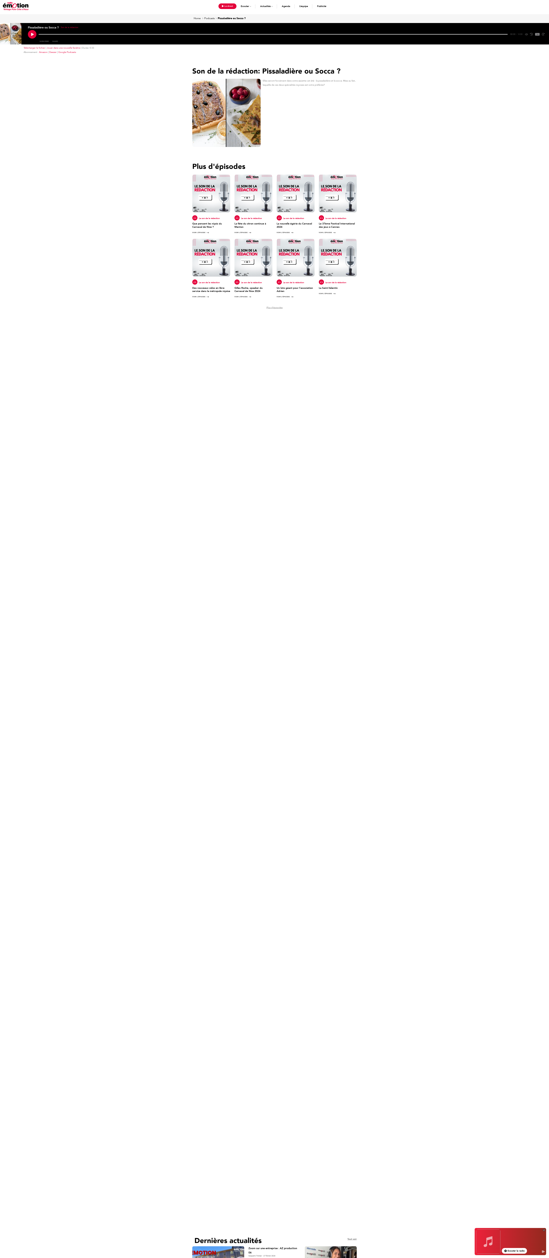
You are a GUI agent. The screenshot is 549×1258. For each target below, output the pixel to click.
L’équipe (303, 6)
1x (537, 34)
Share (55, 41)
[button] (227, 6)
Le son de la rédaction (209, 218)
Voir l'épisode (198, 233)
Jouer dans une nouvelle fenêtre (63, 47)
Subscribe (44, 41)
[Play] (32, 34)
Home (197, 18)
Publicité (321, 6)
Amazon (43, 52)
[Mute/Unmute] (526, 34)
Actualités (265, 6)
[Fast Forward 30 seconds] (543, 34)
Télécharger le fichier (34, 47)
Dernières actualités (228, 1241)
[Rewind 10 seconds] (531, 34)
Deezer (53, 52)
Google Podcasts (67, 52)
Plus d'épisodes (274, 307)
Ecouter (245, 6)
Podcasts (209, 18)
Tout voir (352, 1239)
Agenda (286, 6)
